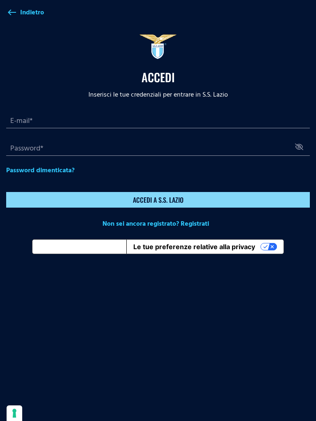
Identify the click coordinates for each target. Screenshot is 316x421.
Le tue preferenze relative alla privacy (194, 247)
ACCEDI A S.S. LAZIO (158, 200)
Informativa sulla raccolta (79, 247)
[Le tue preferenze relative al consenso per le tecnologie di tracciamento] (14, 413)
